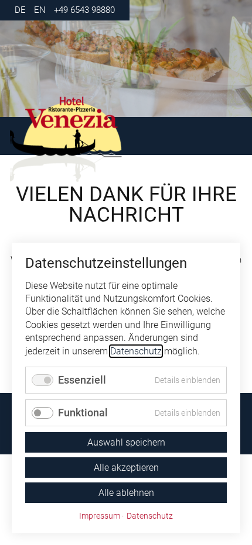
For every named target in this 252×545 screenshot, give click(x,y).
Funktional (83, 412)
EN (40, 10)
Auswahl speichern (126, 442)
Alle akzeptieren (126, 467)
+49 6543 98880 (84, 10)
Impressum (99, 516)
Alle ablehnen (126, 492)
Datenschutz (136, 351)
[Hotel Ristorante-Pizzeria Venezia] (89, 139)
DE (20, 10)
